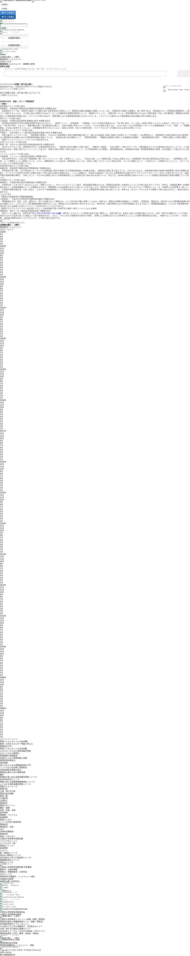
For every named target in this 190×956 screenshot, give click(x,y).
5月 (1, 234)
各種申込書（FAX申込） (10, 881)
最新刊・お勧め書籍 (8, 869)
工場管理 (4, 798)
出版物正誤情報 (7, 879)
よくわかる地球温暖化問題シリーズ (15, 784)
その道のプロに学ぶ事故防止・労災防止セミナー (21, 926)
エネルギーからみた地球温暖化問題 (15, 751)
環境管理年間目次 (7, 760)
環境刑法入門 (6, 746)
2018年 (3, 400)
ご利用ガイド (6, 891)
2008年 (3, 708)
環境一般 (4, 796)
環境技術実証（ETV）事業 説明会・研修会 (19, 933)
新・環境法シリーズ (8, 853)
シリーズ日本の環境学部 (10, 822)
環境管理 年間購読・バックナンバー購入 (17, 876)
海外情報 (4, 763)
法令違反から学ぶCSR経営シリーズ (15, 857)
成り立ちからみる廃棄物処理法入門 (15, 765)
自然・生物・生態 (7, 810)
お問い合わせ (6, 952)
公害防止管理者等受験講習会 (12, 912)
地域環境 (4, 817)
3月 (1, 239)
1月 (1, 244)
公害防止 (4, 801)
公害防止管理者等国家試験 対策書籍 (15, 867)
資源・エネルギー (7, 836)
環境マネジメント (7, 805)
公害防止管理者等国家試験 (11, 838)
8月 (1, 258)
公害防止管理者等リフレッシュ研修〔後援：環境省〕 (23, 919)
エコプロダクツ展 (7, 843)
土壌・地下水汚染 (7, 791)
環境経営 (4, 824)
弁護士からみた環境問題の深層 (13, 758)
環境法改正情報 (7, 793)
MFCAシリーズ (6, 862)
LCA (2, 829)
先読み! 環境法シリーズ (10, 855)
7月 (1, 260)
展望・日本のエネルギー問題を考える (16, 744)
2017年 (3, 431)
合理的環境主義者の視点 (10, 770)
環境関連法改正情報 (8, 943)
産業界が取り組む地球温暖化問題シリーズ (18, 777)
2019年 (3, 369)
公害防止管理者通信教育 (10, 914)
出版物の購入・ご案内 (9, 57)
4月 (1, 237)
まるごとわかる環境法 (9, 753)
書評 (2, 775)
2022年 (3, 277)
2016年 (3, 462)
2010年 (3, 647)
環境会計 (4, 803)
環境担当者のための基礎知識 (12, 772)
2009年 (3, 677)
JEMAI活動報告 (7, 831)
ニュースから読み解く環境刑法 (13, 767)
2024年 (3, 232)
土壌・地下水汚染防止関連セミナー (15, 929)
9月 (1, 255)
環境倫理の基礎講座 (8, 756)
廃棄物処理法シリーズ (9, 860)
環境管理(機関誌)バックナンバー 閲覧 (17, 945)
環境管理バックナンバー (10, 59)
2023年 (3, 246)
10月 (2, 253)
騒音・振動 (5, 808)
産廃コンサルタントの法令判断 (13, 748)
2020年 (3, 338)
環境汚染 (4, 789)
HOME (3, 54)
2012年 (3, 585)
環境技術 (4, 834)
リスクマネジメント (8, 841)
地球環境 (4, 848)
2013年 (3, 554)
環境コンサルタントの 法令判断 (14, 741)
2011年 (3, 616)
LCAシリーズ (5, 874)
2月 (1, 241)
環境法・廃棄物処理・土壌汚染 (13, 872)
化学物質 (4, 812)
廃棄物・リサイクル (8, 815)
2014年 (3, 523)
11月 (2, 251)
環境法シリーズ (7, 846)
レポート (4, 850)
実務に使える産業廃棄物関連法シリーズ (17, 782)
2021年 (3, 308)
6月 (1, 263)
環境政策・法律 (7, 827)
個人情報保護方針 (7, 955)
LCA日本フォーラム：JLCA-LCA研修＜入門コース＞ (23, 931)
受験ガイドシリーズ (8, 786)
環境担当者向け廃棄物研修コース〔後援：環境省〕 (22, 921)
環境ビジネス (6, 820)
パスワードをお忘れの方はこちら (12, 222)
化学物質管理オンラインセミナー (14, 924)
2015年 (3, 492)
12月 (2, 248)
